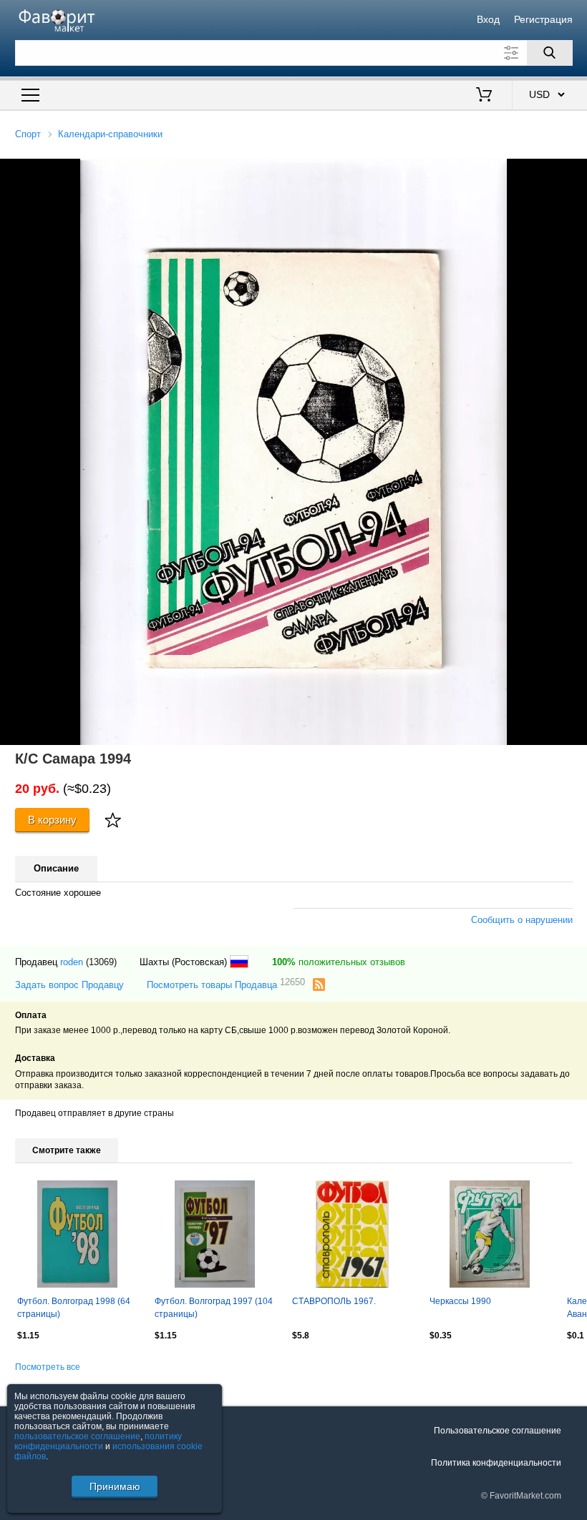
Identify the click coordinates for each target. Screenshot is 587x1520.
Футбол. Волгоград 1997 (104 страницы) (214, 1307)
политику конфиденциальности (98, 1441)
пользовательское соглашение (77, 1436)
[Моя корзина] (484, 96)
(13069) (101, 962)
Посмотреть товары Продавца (226, 984)
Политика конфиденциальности (496, 1463)
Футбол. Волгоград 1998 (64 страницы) (73, 1307)
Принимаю (114, 1486)
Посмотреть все (47, 1367)
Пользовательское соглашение (497, 1431)
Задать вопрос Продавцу (69, 984)
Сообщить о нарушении (522, 919)
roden (71, 962)
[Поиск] (550, 53)
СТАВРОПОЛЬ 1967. (334, 1301)
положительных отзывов (338, 962)
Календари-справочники (110, 134)
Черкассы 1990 (460, 1301)
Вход (488, 19)
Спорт (28, 134)
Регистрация (543, 19)
